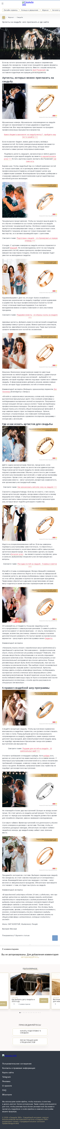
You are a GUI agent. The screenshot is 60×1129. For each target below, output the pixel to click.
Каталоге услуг (17, 554)
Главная (3, 17)
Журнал (45, 10)
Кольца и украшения (29, 10)
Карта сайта (8, 1072)
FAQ (4, 1090)
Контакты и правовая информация (18, 1068)
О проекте (7, 1086)
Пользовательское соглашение (17, 1064)
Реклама (6, 1081)
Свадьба (20, 17)
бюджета (48, 638)
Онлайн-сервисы (11, 10)
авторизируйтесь (30, 957)
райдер (47, 756)
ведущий (13, 248)
